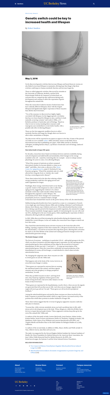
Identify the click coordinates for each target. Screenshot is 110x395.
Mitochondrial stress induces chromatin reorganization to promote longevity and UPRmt (57, 352)
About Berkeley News (19, 368)
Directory (79, 383)
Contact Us (58, 389)
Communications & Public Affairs (84, 370)
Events (57, 383)
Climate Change (39, 369)
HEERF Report (59, 388)
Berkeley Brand (80, 372)
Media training (18, 370)
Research (35, 13)
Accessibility (79, 385)
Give (57, 385)
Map (78, 384)
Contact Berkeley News (20, 372)
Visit (57, 381)
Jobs (57, 384)
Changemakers (39, 368)
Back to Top (106, 393)
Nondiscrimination (81, 387)
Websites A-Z (79, 381)
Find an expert (18, 369)
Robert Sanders (34, 28)
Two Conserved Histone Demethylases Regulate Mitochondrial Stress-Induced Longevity (56, 347)
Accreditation (59, 387)
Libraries (78, 368)
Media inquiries (59, 369)
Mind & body (28, 13)
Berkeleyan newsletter (61, 368)
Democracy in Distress (40, 370)
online (46, 141)
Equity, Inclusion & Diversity (83, 369)
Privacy (78, 388)
